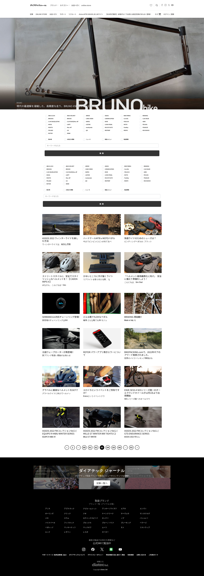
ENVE (106, 121)
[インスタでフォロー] (165, 5)
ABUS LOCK (51, 115)
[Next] (197, 63)
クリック (67, 513)
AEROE (88, 115)
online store (86, 5)
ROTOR (50, 133)
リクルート (72, 14)
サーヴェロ (125, 513)
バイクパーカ (50, 523)
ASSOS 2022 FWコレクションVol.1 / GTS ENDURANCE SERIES (141, 432)
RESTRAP (107, 130)
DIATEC (88, 121)
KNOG (50, 124)
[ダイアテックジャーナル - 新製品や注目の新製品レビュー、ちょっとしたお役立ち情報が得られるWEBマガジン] (38, 5)
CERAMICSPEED (109, 118)
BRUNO (69, 118)
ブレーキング (126, 523)
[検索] (157, 5)
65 (114, 447)
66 (119, 447)
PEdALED (145, 127)
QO (87, 130)
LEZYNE (88, 124)
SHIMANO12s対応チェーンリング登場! (60, 316)
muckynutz (89, 127)
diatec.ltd (103, 569)
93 (131, 447)
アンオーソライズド (109, 508)
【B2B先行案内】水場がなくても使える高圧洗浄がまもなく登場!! (128, 14)
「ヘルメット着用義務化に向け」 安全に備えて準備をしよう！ (143, 277)
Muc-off (69, 127)
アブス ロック (69, 508)
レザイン (67, 532)
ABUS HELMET (71, 115)
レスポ (85, 532)
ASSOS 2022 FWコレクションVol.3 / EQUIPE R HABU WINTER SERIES (59, 432)
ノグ (122, 518)
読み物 (50, 139)
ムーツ (104, 527)
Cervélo (126, 118)
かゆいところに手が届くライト (98, 276)
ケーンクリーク (108, 513)
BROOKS (50, 118)
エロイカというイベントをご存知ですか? (101, 391)
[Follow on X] (169, 5)
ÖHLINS (145, 124)
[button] (158, 14)
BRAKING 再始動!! (133, 316)
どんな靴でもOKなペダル (95, 316)
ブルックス (87, 523)
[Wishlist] (151, 5)
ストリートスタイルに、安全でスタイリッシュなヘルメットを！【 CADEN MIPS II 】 (60, 279)
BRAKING (145, 115)
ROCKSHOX (146, 130)
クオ (84, 513)
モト (122, 527)
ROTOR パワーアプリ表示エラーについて (102, 353)
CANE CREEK (89, 118)
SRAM (68, 133)
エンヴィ (143, 508)
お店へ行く (75, 5)
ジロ (47, 518)
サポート (63, 14)
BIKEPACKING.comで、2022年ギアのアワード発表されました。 (142, 353)
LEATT (68, 124)
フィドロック (69, 523)
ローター (105, 532)
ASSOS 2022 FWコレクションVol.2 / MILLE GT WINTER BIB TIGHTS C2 (100, 432)
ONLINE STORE (41, 14)
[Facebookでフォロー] (162, 5)
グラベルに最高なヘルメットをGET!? (60, 390)
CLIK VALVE (146, 118)
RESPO (126, 130)
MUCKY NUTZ (109, 127)
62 (96, 447)
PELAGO (50, 130)
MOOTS (50, 127)
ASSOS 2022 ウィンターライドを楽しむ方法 (60, 239)
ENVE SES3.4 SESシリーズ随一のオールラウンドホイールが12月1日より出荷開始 (142, 393)
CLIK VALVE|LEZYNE (54, 121)
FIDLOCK (126, 121)
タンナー (105, 518)
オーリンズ (49, 513)
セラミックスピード (90, 518)
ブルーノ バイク (108, 523)
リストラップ (145, 527)
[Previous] (7, 63)
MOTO (125, 124)
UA (68, 130)
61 (90, 447)
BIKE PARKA (127, 115)
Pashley (126, 127)
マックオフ (87, 527)
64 (108, 447)
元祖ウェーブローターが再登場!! (57, 352)
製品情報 (126, 139)
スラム (66, 518)
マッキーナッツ (70, 527)
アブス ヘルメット (90, 509)
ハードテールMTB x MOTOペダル (99, 238)
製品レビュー (108, 139)
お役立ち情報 (70, 139)
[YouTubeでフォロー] (172, 5)
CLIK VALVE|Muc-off (72, 121)
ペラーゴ (143, 523)
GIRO (144, 121)
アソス (47, 508)
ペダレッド (49, 527)
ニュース (88, 139)
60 (84, 447)
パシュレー (144, 518)
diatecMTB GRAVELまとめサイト (91, 14)
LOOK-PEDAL (108, 124)
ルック (47, 532)
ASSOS (107, 115)
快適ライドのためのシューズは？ (140, 238)
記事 (31, 14)
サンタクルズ (145, 513)
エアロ (123, 508)
